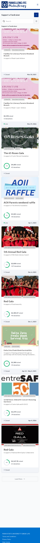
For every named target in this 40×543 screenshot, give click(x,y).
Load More (19, 479)
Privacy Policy (6, 539)
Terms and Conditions (9, 536)
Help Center (6, 542)
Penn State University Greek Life (16, 534)
